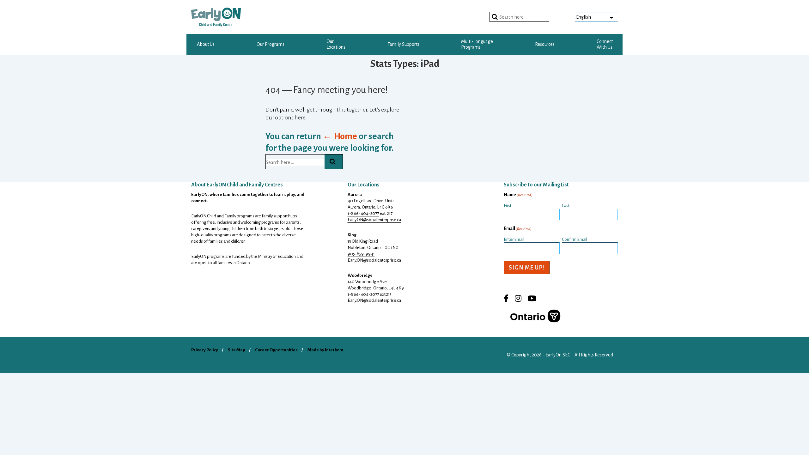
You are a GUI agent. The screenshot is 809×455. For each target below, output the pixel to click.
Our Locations (335, 44)
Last (565, 205)
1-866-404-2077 (363, 213)
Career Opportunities (276, 350)
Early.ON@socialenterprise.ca (374, 219)
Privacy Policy (204, 350)
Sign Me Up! (527, 267)
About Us (206, 44)
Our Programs (270, 44)
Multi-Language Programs (477, 44)
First (507, 205)
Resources (545, 44)
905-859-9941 (361, 254)
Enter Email (514, 239)
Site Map (236, 350)
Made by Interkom (325, 350)
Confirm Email (574, 239)
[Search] (496, 16)
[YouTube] (532, 299)
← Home (340, 136)
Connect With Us (605, 44)
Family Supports (403, 44)
